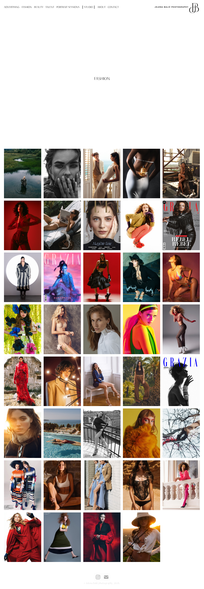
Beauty (38, 7)
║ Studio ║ (88, 7)
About (101, 7)
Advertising (12, 7)
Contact (113, 7)
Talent (49, 7)
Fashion (27, 7)
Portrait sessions (67, 7)
